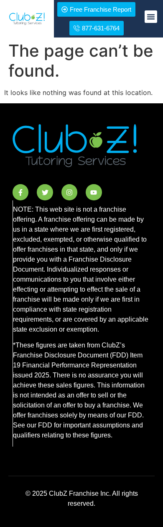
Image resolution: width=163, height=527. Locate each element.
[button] (151, 16)
